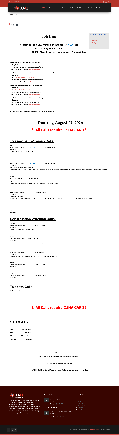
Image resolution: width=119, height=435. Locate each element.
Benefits (79, 7)
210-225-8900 (59, 417)
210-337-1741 (14, 2)
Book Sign (60, 7)
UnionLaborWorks (94, 429)
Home (43, 7)
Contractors (81, 405)
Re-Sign (94, 43)
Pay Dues (90, 7)
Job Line (71, 7)
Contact (98, 7)
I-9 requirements (34, 69)
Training (80, 403)
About (50, 7)
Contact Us (81, 409)
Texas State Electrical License (24, 77)
